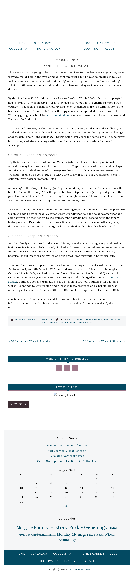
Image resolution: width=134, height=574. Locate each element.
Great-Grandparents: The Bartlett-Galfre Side (67, 461)
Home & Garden (30, 534)
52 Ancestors (77, 319)
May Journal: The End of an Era (67, 445)
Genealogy (46, 319)
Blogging (25, 527)
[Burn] (67, 395)
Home (113, 528)
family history (94, 319)
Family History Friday (26, 319)
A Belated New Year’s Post (67, 455)
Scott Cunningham (58, 115)
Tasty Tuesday (95, 534)
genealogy (85, 322)
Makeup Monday (49, 535)
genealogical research (64, 322)
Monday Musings (71, 534)
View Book (18, 404)
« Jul (65, 505)
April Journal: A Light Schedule (67, 450)
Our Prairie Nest (67, 21)
